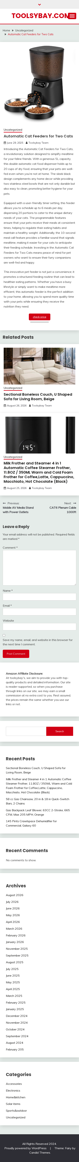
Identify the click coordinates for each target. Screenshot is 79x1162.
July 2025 (12, 969)
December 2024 (17, 1016)
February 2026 (16, 935)
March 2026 (14, 928)
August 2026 (14, 895)
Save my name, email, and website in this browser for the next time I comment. (38, 642)
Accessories (14, 1084)
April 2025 (13, 989)
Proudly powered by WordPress (25, 1148)
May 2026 (13, 915)
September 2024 (17, 1036)
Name (8, 590)
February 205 (15, 1049)
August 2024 (14, 1042)
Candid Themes (39, 1152)
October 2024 (15, 1029)
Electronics (13, 1090)
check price (39, 316)
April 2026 (13, 922)
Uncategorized (13, 129)
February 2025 (16, 1002)
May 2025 (13, 982)
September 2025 (17, 955)
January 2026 (15, 942)
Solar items (13, 1104)
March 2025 (14, 996)
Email (7, 605)
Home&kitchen (15, 1097)
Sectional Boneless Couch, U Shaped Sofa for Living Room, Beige (38, 397)
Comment (10, 547)
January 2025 (15, 1009)
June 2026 (13, 908)
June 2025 (13, 975)
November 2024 (17, 1022)
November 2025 (17, 948)
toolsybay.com (41, 15)
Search (59, 731)
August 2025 (14, 962)
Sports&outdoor (16, 1110)
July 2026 (12, 902)
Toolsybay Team (38, 142)
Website (8, 620)
